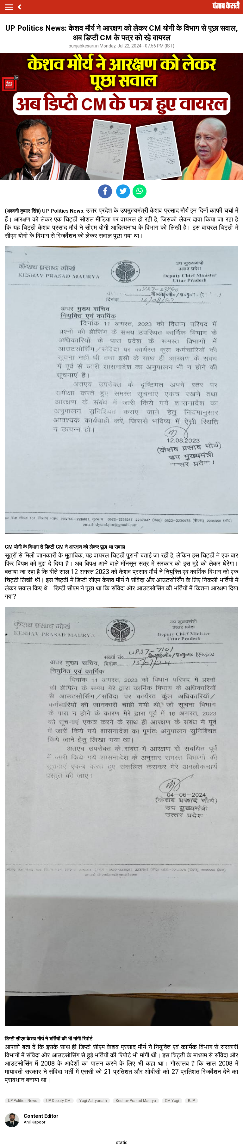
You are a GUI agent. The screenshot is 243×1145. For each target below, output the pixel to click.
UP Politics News (22, 1100)
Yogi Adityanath (93, 1100)
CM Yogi (172, 1100)
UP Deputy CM (58, 1100)
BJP (191, 1100)
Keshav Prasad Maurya (136, 1100)
